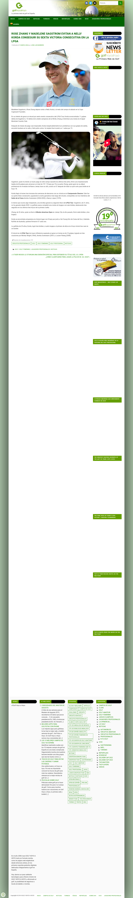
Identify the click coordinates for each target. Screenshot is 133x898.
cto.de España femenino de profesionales (78, 736)
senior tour (73, 799)
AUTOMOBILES (105, 729)
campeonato (73, 709)
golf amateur (79, 763)
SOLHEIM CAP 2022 (106, 758)
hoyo (85, 769)
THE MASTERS (104, 762)
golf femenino (43, 243)
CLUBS (101, 708)
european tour (74, 760)
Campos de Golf (24, 19)
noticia (71, 776)
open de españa (74, 782)
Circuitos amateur (108, 732)
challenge (73, 712)
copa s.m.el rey (80, 722)
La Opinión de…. (105, 722)
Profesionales (106, 736)
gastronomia (86, 760)
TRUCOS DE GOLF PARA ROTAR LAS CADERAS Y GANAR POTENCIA (53, 761)
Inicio (12, 19)
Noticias (36, 19)
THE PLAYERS (104, 765)
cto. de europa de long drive (79, 743)
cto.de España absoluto (77, 732)
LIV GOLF (102, 724)
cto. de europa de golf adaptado (80, 740)
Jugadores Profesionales (101, 19)
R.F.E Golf (104, 739)
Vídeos (55, 19)
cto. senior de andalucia (77, 750)
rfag (70, 792)
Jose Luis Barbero (37, 45)
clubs (71, 722)
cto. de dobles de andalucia (79, 728)
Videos (101, 767)
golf (34, 243)
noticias (68, 243)
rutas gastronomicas (77, 795)
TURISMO (103, 750)
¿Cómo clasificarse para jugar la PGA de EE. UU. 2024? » (67, 257)
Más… (102, 747)
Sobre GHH (77, 19)
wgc (84, 802)
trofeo (78, 802)
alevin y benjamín (75, 706)
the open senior (85, 799)
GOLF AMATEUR (104, 712)
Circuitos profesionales (110, 734)
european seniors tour (77, 756)
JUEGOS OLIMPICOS (106, 717)
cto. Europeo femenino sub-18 (79, 747)
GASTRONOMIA (105, 745)
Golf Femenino (24, 249)
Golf (16, 249)
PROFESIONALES (74, 786)
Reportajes (66, 19)
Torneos (46, 19)
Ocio (86, 19)
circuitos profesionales (21, 243)
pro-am (84, 782)
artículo (87, 706)
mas (87, 773)
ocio (85, 776)
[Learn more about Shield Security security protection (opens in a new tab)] (3, 894)
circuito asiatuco (75, 715)
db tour (71, 753)
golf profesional (56, 243)
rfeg (76, 792)
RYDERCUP (103, 755)
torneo (71, 802)
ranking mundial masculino (79, 789)
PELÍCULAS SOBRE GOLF (50, 780)
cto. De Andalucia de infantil (79, 725)
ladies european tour (76, 773)
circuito (82, 712)
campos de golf (85, 709)
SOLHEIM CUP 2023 (106, 760)
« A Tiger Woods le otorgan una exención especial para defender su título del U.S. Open (47, 255)
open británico (74, 779)
